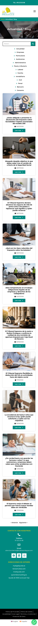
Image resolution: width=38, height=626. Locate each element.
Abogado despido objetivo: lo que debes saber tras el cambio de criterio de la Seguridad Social (19, 163)
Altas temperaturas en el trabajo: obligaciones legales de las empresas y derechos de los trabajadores (19, 291)
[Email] (19, 544)
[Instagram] (24, 555)
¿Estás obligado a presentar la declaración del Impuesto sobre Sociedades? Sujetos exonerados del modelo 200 (19, 120)
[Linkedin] (19, 555)
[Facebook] (13, 555)
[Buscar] (33, 44)
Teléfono (19, 538)
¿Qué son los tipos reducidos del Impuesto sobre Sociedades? (19, 249)
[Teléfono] (19, 534)
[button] (34, 11)
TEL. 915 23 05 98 (19, 2)
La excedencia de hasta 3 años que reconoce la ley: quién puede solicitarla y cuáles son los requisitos (19, 418)
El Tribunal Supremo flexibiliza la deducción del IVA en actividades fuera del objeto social (19, 375)
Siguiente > (23, 522)
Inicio (2, 19)
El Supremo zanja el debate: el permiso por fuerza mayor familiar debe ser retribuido (19, 505)
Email (19, 548)
